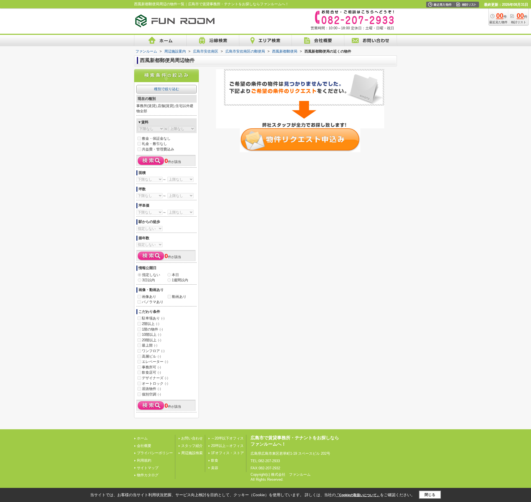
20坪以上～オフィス (227, 446)
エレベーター (155, 362)
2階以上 (150, 324)
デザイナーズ (155, 378)
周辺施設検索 (192, 453)
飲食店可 (151, 372)
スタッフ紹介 (192, 446)
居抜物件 (151, 389)
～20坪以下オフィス (227, 438)
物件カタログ (147, 475)
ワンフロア (153, 351)
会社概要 (144, 446)
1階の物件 (152, 329)
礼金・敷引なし (154, 144)
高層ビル (151, 356)
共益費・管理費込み (158, 149)
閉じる (430, 495)
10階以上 (151, 334)
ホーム (142, 438)
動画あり (179, 297)
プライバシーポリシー (155, 453)
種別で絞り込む (166, 89)
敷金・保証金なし (156, 138)
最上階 (149, 345)
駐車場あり (153, 318)
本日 (175, 275)
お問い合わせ (192, 438)
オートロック (155, 383)
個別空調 (151, 394)
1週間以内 (180, 280)
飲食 (214, 460)
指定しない (151, 275)
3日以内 (148, 280)
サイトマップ (147, 468)
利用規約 (144, 460)
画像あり (149, 297)
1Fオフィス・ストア (227, 453)
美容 (214, 468)
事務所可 (151, 367)
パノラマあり (152, 302)
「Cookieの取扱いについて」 (358, 495)
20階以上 (151, 340)
